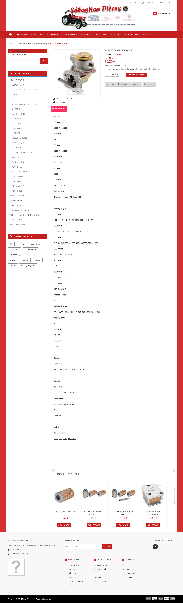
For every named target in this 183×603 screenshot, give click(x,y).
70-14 (61, 393)
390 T (85, 243)
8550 (65, 151)
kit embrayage (15, 255)
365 (62, 243)
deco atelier (14, 249)
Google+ (137, 84)
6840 (56, 139)
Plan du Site (126, 565)
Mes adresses (70, 573)
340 (55, 243)
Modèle (108, 54)
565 (55, 278)
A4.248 (68, 370)
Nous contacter (128, 577)
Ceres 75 (57, 416)
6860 (56, 174)
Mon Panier (152, 3)
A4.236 (62, 370)
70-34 (61, 404)
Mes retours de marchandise (76, 569)
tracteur (37, 260)
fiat (11, 244)
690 (59, 289)
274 (59, 232)
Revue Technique (129, 573)
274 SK (69, 232)
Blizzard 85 (77, 197)
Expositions (126, 569)
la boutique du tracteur (19, 260)
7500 (60, 162)
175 (69, 220)
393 (89, 243)
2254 (70, 439)
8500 (65, 162)
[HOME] (10, 34)
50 (59, 312)
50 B (62, 312)
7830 (60, 128)
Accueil (11, 44)
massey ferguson (28, 266)
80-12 (66, 393)
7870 (60, 185)
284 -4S (79, 232)
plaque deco (35, 244)
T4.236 (81, 370)
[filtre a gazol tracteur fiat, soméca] (64, 495)
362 (59, 243)
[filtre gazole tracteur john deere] (153, 495)
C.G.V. (96, 573)
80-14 (71, 393)
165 (55, 220)
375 (70, 243)
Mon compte (74, 560)
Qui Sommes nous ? (101, 565)
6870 (56, 185)
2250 (65, 439)
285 (83, 232)
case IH (13, 266)
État (106, 58)
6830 (56, 128)
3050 (56, 255)
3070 (70, 255)
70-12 (56, 393)
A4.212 (56, 370)
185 (81, 220)
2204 (60, 439)
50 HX (93, 312)
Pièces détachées (24, 44)
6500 (56, 162)
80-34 (71, 404)
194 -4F (90, 220)
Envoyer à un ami (64, 99)
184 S (77, 220)
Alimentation (40, 44)
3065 (65, 255)
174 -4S (64, 220)
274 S (63, 232)
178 (72, 220)
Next (174, 470)
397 (93, 243)
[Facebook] (155, 546)
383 (73, 243)
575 (62, 278)
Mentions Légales (100, 569)
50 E (79, 312)
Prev (53, 470)
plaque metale (30, 249)
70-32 (56, 404)
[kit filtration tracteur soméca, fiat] (94, 495)
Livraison (97, 577)
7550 (60, 151)
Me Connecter (166, 3)
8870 (65, 185)
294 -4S (92, 232)
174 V (56, 347)
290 (87, 232)
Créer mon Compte (137, 3)
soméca (21, 244)
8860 (60, 174)
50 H (89, 312)
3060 (60, 255)
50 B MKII (69, 312)
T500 (74, 439)
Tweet (111, 84)
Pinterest (150, 84)
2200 (56, 439)
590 (66, 278)
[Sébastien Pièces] (104, 17)
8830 (65, 128)
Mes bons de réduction (74, 581)
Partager (123, 84)
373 (66, 243)
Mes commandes (72, 565)
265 (55, 232)
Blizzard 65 (58, 197)
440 (55, 266)
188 (85, 220)
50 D (75, 312)
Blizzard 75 (67, 197)
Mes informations (72, 577)
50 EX (84, 312)
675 (55, 289)
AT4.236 (75, 370)
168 (59, 220)
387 (77, 243)
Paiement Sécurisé (101, 581)
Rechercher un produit (18, 55)
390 (80, 243)
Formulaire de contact (19, 554)
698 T (63, 289)
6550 (56, 151)
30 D (56, 312)
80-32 (66, 404)
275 (73, 232)
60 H (98, 312)
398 (96, 243)
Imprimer (61, 102)
